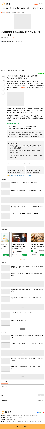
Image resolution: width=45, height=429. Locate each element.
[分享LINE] (2, 80)
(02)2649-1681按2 (25, 415)
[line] (40, 412)
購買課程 (36, 3)
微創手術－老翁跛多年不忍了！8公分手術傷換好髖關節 (24, 214)
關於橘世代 (9, 417)
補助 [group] (19, 12)
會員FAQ (15, 419)
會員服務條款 (33, 421)
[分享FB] (2, 76)
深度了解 (9, 255)
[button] (42, 4)
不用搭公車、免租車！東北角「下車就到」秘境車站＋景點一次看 (27, 343)
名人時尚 (10, 164)
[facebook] (38, 412)
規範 (2, 395)
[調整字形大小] (2, 92)
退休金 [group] (8, 12)
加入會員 (9, 421)
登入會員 (15, 421)
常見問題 (26, 421)
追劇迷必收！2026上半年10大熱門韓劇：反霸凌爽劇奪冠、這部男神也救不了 (27, 274)
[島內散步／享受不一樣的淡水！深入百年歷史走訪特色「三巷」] (5, 192)
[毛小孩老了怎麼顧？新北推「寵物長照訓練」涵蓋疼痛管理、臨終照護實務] (5, 361)
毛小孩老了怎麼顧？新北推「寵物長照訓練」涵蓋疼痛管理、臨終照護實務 (27, 359)
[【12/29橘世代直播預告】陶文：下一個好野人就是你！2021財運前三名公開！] (5, 208)
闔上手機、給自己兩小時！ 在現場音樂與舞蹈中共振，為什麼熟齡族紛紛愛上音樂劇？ (27, 266)
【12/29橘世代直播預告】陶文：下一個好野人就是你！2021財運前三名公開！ (27, 206)
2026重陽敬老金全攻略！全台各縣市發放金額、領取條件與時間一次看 (27, 336)
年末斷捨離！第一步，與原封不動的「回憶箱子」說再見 (25, 182)
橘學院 (39, 8)
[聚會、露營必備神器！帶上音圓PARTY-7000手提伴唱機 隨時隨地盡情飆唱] (5, 291)
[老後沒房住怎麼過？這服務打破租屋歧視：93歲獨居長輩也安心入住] (5, 369)
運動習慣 (30, 164)
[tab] (20, 259)
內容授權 (21, 417)
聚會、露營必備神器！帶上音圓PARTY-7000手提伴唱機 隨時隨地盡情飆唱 (27, 290)
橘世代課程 (9, 419)
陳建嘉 (15, 164)
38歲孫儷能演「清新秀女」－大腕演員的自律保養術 (22, 127)
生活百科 (23, 8)
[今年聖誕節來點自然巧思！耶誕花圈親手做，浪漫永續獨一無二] (5, 315)
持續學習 (11, 8)
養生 (25, 164)
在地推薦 (17, 8)
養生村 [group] (3, 12)
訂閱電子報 (20, 421)
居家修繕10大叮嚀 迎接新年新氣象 (19, 320)
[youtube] (42, 412)
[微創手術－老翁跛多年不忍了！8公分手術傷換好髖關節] (5, 216)
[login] (40, 4)
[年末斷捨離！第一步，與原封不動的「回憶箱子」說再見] (5, 185)
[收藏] (2, 88)
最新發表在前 (40, 400)
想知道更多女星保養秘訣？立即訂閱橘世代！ (20, 129)
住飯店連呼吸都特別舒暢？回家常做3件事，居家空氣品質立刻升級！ (27, 297)
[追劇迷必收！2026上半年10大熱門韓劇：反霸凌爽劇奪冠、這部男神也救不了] (5, 276)
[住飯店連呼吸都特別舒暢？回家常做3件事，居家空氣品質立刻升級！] (5, 299)
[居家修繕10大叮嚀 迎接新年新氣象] (5, 323)
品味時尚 (29, 8)
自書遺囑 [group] (14, 12)
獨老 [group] (23, 12)
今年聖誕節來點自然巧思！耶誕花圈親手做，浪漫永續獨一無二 (26, 313)
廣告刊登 (15, 417)
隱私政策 (39, 421)
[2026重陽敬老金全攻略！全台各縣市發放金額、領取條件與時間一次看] (5, 337)
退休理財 (5, 8)
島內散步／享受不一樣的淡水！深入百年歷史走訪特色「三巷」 (26, 190)
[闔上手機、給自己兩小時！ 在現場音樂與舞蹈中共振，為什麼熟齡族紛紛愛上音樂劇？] (5, 268)
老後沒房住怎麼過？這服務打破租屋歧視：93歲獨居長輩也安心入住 (27, 367)
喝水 (20, 164)
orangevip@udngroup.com (13, 415)
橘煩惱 (34, 8)
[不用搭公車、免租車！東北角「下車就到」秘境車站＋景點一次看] (5, 345)
